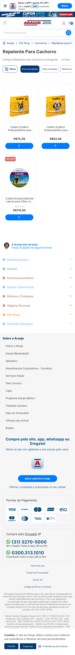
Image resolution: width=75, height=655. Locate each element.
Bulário (10, 428)
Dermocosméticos (20, 278)
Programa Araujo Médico (20, 398)
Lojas (9, 390)
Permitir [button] (11, 646)
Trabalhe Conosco (16, 405)
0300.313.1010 (27, 552)
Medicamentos (17, 260)
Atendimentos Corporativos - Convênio (29, 368)
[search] (37, 33)
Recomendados (30, 69)
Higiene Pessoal (18, 305)
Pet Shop (24, 43)
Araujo (10, 43)
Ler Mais (65, 59)
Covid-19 (37, 580)
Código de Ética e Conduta (37, 587)
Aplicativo (11, 360)
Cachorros (41, 43)
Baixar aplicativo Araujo (37, 478)
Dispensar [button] (28, 646)
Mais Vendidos (50, 69)
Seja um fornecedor (17, 413)
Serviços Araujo (15, 375)
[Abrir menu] (5, 23)
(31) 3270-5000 (29, 542)
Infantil (12, 269)
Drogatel (31, 534)
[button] (53, 646)
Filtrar (12, 69)
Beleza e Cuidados (20, 296)
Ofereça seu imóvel (17, 420)
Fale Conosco (14, 383)
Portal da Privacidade (37, 572)
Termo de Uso (38, 566)
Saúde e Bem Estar (20, 287)
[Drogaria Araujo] (37, 22)
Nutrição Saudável (20, 324)
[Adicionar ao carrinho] (19, 146)
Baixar (65, 5)
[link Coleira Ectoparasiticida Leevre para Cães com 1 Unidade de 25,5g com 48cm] (19, 177)
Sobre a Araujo (14, 345)
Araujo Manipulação (17, 353)
